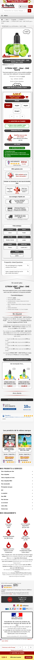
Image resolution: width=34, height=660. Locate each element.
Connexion (24, 6)
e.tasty (23, 76)
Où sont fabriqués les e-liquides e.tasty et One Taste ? (14, 266)
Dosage (17, 100)
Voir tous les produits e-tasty (17, 359)
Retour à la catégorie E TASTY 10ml (14, 26)
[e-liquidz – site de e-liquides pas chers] (8, 6)
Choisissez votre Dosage (8, 647)
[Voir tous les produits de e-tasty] (17, 84)
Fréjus (10, 593)
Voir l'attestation (9, 409)
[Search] (29, 10)
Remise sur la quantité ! (17, 650)
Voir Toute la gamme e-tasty (17, 87)
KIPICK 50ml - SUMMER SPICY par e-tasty (24, 449)
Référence (5, 64)
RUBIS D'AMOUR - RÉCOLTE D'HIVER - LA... (9, 450)
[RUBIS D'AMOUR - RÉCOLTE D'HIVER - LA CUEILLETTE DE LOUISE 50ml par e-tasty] (9, 440)
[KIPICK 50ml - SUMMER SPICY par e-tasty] (24, 440)
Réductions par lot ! (17, 130)
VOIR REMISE (29, 657)
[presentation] (3, 445)
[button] (15, 97)
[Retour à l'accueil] (2, 19)
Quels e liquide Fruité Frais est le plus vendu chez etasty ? (14, 272)
